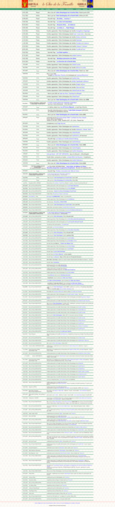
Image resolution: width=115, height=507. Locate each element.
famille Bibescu (81, 368)
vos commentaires (72, 424)
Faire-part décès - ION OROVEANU (58, 154)
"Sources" (86, 387)
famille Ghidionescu (77, 160)
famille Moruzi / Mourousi (83, 340)
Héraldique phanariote (65, 275)
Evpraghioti (79, 31)
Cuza (83, 49)
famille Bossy (76, 135)
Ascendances (56, 262)
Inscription (73, 503)
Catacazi (73, 284)
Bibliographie (67, 503)
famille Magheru (76, 148)
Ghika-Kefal (61, 447)
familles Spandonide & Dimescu (80, 81)
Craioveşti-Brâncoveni (82, 75)
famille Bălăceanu (82, 309)
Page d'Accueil (61, 123)
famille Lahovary (81, 317)
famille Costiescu (76, 55)
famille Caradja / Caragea (73, 294)
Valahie (60, 413)
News (47, 503)
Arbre (54, 503)
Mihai (83, 349)
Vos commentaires (83, 390)
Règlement (40, 503)
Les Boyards (56, 256)
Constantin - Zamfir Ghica (59, 182)
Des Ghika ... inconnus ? (64, 18)
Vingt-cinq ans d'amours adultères (68, 409)
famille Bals (80, 363)
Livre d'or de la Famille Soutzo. (63, 406)
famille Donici (76, 96)
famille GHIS (81, 444)
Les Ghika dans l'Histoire (76, 291)
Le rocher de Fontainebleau (64, 21)
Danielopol (79, 40)
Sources (58, 503)
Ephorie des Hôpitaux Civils (67, 243)
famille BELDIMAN (82, 455)
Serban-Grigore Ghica (74, 345)
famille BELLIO (81, 460)
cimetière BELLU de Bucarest (74, 157)
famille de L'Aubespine (83, 325)
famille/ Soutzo (72, 240)
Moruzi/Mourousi (64, 334)
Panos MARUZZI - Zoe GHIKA (63, 387)
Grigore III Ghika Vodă (74, 349)
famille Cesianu (76, 64)
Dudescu (78, 37)
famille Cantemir (81, 337)
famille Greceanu (81, 320)
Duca (83, 84)
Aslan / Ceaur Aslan (78, 34)
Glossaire (78, 503)
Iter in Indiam (62, 379)
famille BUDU (81, 429)
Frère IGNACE (32, 196)
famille (73, 185)
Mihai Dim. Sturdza (85, 420)
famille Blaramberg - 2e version (64, 417)
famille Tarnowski (81, 312)
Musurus (48, 297)
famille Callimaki (81, 376)
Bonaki (85, 129)
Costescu (86, 43)
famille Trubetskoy (82, 307)
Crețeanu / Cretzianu (81, 46)
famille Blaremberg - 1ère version (65, 420)
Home (36, 503)
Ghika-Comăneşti (70, 359)
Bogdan (88, 296)
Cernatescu (79, 43)
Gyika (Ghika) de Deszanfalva (85, 397)
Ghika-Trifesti (62, 453)
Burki (89, 129)
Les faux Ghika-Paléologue (59, 251)
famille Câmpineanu (77, 151)
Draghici (78, 84)
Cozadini (78, 49)
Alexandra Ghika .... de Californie (66, 24)
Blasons (52, 275)
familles (64, 288)
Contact (62, 503)
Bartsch (78, 67)
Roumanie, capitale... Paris (70, 432)
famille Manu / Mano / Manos (84, 353)
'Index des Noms (68, 401)
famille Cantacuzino (62, 383)
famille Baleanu (76, 141)
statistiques (69, 288)
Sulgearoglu (87, 31)
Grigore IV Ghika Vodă (80, 359)
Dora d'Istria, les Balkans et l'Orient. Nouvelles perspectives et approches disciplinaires (66, 167)
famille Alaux (75, 126)
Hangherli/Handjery (80, 284)
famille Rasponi (81, 328)
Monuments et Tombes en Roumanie (60, 193)
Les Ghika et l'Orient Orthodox (54, 280)
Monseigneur (53, 196)
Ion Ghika (56, 394)
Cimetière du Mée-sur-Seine (81, 427)
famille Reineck (81, 366)
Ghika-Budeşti (62, 355)
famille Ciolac (76, 78)
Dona (83, 87)
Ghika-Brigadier (62, 450)
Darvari (78, 87)
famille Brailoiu (76, 132)
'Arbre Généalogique (57, 343)
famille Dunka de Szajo (78, 90)
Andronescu (79, 129)
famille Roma (81, 323)
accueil (61, 288)
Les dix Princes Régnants (58, 227)
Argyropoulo (83, 296)
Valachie (68, 453)
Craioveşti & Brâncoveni (59, 291)
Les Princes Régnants (58, 254)
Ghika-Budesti (67, 473)
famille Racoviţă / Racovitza (84, 300)
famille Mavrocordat (82, 374)
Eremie (84, 37)
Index (44, 503)
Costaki (84, 67)
